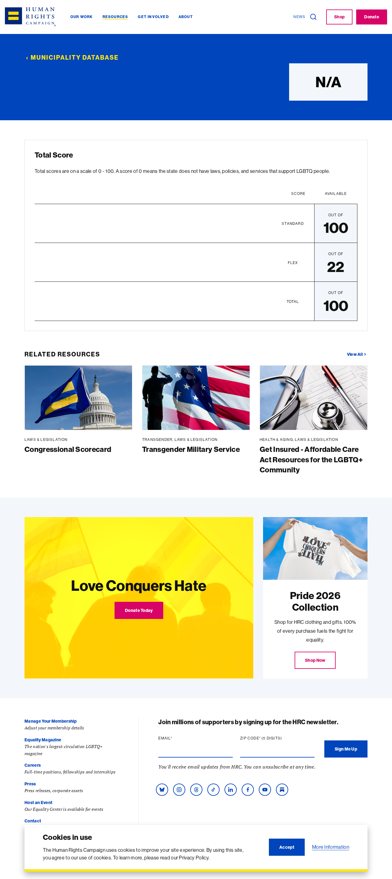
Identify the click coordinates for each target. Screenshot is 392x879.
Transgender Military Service (191, 449)
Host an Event (38, 802)
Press (30, 784)
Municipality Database (75, 57)
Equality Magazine (42, 740)
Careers (32, 765)
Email (177, 738)
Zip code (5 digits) (273, 738)
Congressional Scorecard (67, 449)
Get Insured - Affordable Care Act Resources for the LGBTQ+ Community (311, 459)
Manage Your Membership (50, 721)
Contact (32, 821)
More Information (330, 847)
